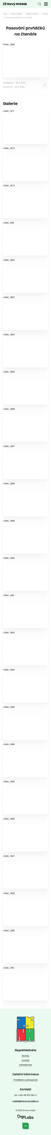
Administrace (25, 1064)
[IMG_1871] (25, 127)
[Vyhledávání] (39, 4)
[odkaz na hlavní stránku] (25, 1029)
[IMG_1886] (25, 425)
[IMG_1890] (25, 574)
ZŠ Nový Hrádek (15, 4)
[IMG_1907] (25, 872)
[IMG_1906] (25, 834)
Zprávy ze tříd (32, 13)
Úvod (5, 13)
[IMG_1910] (25, 983)
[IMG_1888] (25, 499)
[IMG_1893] (25, 685)
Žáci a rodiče (16, 13)
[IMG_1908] (25, 909)
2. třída (45, 13)
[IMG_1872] (25, 164)
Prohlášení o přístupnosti (25, 1079)
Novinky (25, 1055)
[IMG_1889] (25, 536)
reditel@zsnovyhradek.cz (25, 1101)
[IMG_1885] (25, 387)
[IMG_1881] (25, 238)
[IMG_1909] (25, 946)
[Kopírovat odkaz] (45, 85)
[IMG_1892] (25, 648)
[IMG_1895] (25, 723)
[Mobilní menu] (46, 4)
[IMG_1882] (25, 276)
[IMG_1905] (25, 797)
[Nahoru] (25, 1126)
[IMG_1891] (25, 611)
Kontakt (25, 1060)
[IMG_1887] (25, 462)
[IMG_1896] (25, 760)
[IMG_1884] (25, 350)
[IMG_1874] (25, 201)
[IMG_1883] (25, 313)
